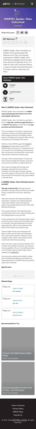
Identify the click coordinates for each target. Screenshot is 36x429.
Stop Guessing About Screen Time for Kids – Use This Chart (17, 388)
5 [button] (23, 276)
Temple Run (15, 252)
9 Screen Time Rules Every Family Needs (16, 354)
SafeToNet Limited (19, 420)
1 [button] (15, 276)
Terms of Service (18, 405)
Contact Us (18, 415)
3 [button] (19, 276)
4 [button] (21, 276)
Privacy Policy (18, 408)
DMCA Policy (18, 411)
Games (12, 87)
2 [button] (17, 276)
